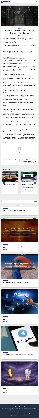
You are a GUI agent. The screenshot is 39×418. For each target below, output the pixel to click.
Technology (19, 28)
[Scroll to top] (36, 416)
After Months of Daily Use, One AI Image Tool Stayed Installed (15, 282)
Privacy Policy (27, 413)
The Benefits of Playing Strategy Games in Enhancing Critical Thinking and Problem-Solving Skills (28, 160)
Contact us (16, 413)
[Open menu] (37, 1)
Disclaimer (21, 413)
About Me (11, 413)
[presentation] (10, 176)
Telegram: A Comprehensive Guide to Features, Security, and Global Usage (18, 354)
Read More (5, 249)
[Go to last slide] (4, 183)
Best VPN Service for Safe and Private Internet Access (14, 210)
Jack (17, 35)
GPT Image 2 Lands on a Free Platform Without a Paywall (14, 390)
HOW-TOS (4, 388)
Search (35, 201)
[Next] (35, 183)
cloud (32, 135)
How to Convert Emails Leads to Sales (10, 159)
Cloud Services (5, 142)
